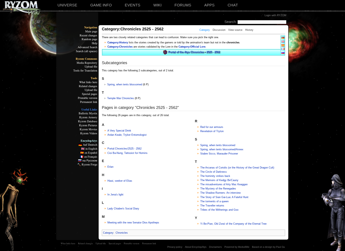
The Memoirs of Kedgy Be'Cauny (219, 180)
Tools (94, 78)
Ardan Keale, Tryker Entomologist (127, 134)
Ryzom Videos (88, 133)
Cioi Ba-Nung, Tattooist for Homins (127, 152)
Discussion (219, 29)
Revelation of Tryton (212, 131)
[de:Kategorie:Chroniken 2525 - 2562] (283, 37)
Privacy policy (174, 247)
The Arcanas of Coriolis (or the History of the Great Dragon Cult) (237, 167)
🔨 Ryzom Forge (87, 164)
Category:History (117, 42)
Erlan (110, 166)
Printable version (87, 98)
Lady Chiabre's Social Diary (123, 208)
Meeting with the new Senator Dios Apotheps (133, 222)
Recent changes (88, 35)
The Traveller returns (212, 205)
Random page (89, 39)
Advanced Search (87, 47)
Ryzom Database (87, 121)
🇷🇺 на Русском (87, 160)
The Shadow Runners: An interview (220, 192)
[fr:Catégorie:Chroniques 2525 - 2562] (283, 48)
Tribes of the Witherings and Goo (219, 209)
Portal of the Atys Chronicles (186, 52)
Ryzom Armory (88, 117)
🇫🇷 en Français (88, 156)
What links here (88, 82)
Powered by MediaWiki (236, 247)
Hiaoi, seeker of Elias (119, 180)
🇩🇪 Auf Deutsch (87, 144)
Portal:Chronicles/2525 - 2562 (124, 148)
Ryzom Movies (88, 129)
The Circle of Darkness (213, 171)
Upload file (91, 66)
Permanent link (88, 102)
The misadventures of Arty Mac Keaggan (224, 184)
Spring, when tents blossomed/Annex (221, 149)
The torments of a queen (214, 201)
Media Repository (87, 63)
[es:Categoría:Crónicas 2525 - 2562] (283, 45)
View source (235, 29)
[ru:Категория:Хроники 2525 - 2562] (283, 52)
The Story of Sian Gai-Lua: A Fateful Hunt (224, 197)
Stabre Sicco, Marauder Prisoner (219, 153)
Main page (91, 31)
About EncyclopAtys (195, 247)
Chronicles (122, 232)
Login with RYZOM (275, 15)
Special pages (89, 94)
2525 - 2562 (213, 52)
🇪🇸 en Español (88, 152)
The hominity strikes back (215, 175)
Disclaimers (215, 247)
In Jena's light (115, 194)
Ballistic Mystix (88, 113)
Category (204, 29)
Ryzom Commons (86, 59)
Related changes (88, 86)
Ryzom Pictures (88, 125)
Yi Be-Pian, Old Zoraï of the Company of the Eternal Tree (233, 223)
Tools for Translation (85, 70)
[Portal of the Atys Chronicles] (165, 52)
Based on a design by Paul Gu (268, 247)
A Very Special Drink (119, 130)
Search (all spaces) (86, 51)
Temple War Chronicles (120, 98)
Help (94, 43)
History (249, 29)
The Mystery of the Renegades (218, 188)
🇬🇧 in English (89, 148)
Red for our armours (211, 127)
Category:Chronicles (120, 46)
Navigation (90, 27)
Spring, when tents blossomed (124, 84)
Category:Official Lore (191, 46)
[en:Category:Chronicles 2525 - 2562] (283, 41)
